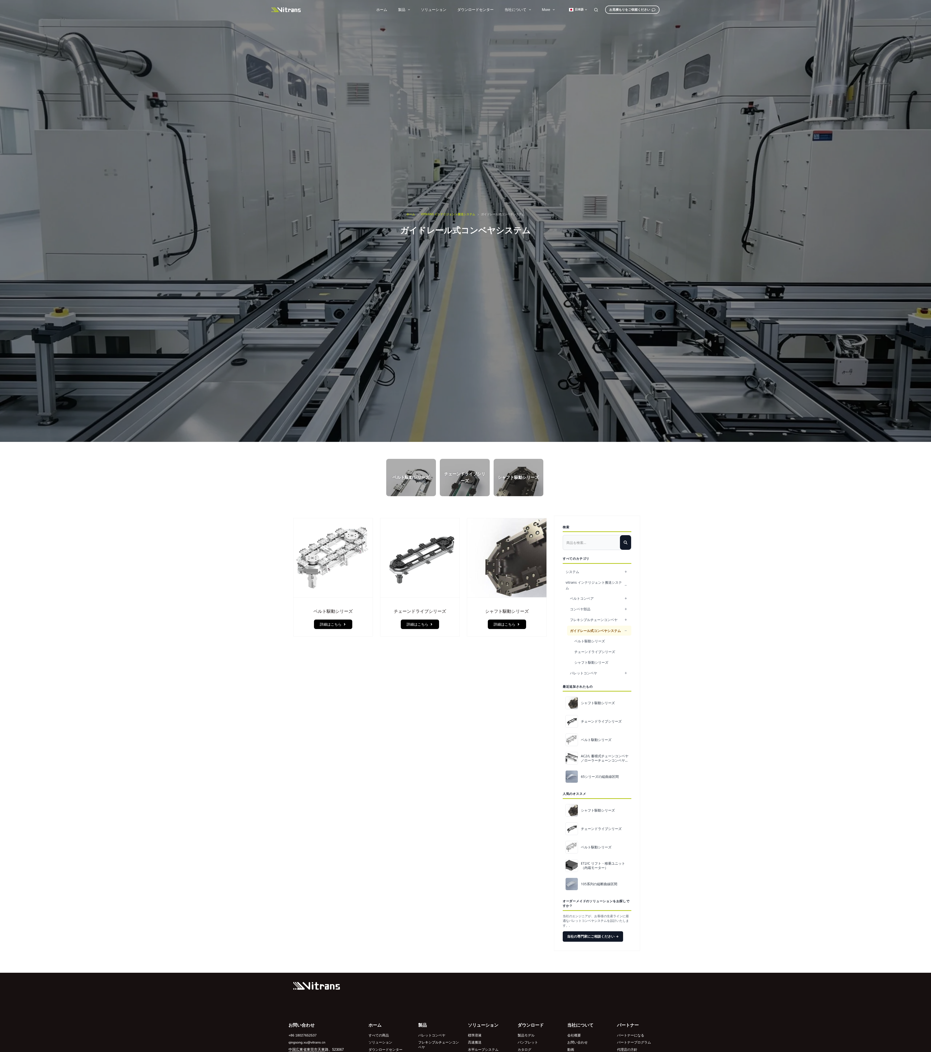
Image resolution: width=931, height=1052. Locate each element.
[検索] (596, 10)
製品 (401, 10)
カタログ (524, 1050)
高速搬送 (475, 1042)
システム (572, 571)
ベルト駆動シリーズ (589, 641)
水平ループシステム (483, 1050)
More (546, 10)
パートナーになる (630, 1035)
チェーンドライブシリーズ (594, 651)
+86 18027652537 (303, 1035)
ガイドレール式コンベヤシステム (595, 630)
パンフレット (528, 1042)
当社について (515, 10)
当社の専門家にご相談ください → (593, 936)
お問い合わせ (577, 1042)
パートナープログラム (634, 1042)
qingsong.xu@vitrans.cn (307, 1042)
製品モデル (526, 1035)
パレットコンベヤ (583, 673)
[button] (578, 9)
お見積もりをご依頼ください (629, 9)
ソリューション (433, 10)
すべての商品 (379, 1035)
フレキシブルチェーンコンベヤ (594, 619)
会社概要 (574, 1035)
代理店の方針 (627, 1050)
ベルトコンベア (582, 598)
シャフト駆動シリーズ (591, 662)
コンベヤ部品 (580, 609)
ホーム (381, 10)
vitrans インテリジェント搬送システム (594, 585)
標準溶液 (475, 1035)
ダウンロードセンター (475, 10)
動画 (570, 1050)
